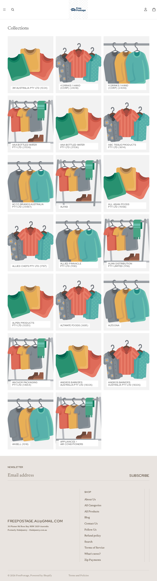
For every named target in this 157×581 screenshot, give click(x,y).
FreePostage (22, 575)
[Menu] (4, 9)
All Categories (92, 505)
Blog (87, 517)
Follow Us (90, 529)
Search (88, 541)
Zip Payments (92, 560)
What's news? (92, 553)
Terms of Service (94, 548)
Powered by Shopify (41, 575)
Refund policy (92, 536)
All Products (91, 511)
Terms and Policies (79, 575)
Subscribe (139, 475)
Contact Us (91, 523)
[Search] (12, 9)
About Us (90, 499)
